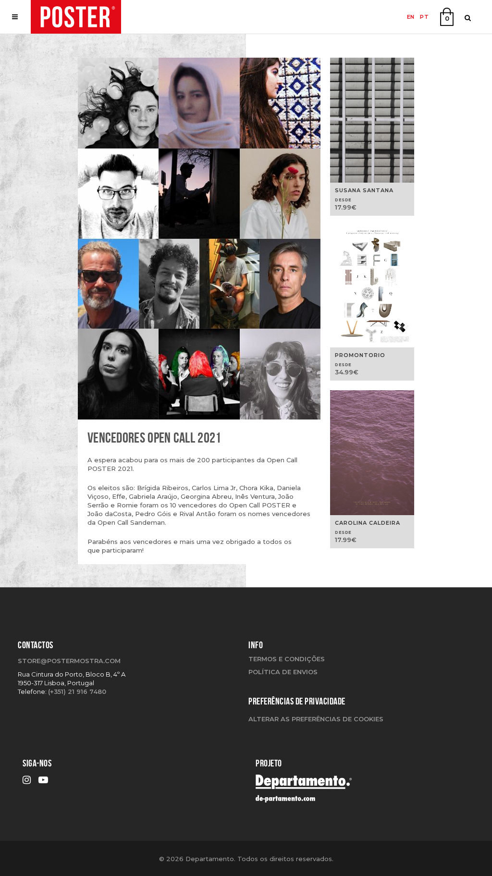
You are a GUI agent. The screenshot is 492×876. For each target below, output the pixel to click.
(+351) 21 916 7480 (77, 691)
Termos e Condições (286, 658)
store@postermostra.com (69, 661)
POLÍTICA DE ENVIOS (283, 671)
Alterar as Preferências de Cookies (315, 719)
